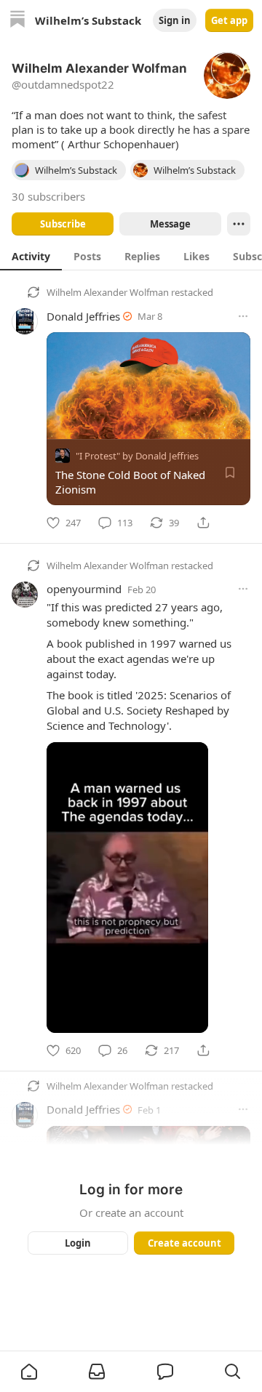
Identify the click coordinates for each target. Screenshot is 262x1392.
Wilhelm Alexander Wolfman (108, 292)
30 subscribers (48, 196)
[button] (29, 1371)
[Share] (203, 522)
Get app (229, 20)
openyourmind (84, 589)
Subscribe (63, 223)
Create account (184, 1243)
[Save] (230, 472)
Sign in (175, 20)
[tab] (31, 255)
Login (78, 1243)
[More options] (243, 316)
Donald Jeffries (83, 316)
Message (170, 223)
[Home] (17, 20)
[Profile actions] (238, 224)
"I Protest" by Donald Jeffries (137, 455)
